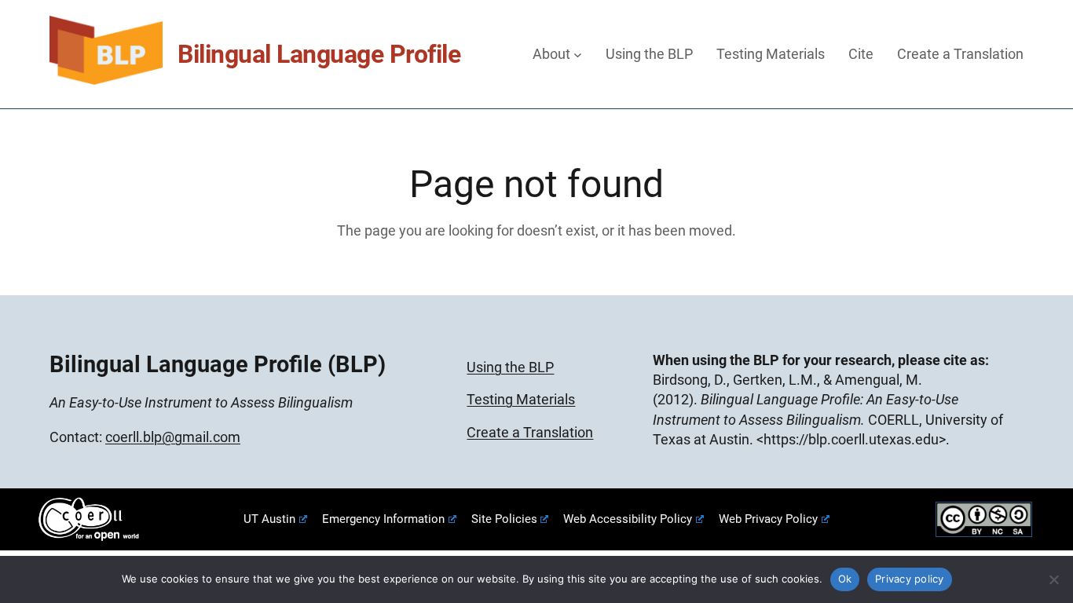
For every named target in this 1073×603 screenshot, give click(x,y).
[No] (1053, 579)
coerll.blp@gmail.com (172, 437)
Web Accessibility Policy (627, 519)
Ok (845, 578)
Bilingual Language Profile (319, 54)
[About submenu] (577, 53)
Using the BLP (510, 367)
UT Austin (269, 519)
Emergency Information (383, 519)
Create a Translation (530, 432)
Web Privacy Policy (768, 519)
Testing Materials (521, 399)
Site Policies (504, 519)
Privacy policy (909, 578)
